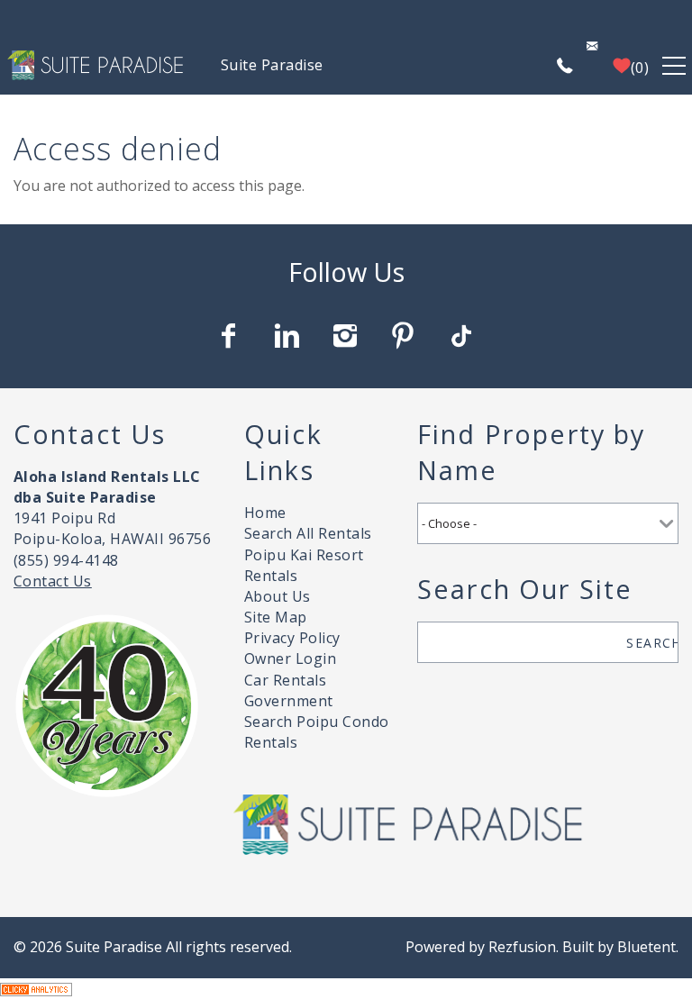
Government (288, 701)
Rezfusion (522, 947)
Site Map (275, 617)
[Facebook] (231, 336)
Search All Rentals (308, 533)
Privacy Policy (292, 638)
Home (265, 512)
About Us (277, 596)
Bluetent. (647, 947)
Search (652, 642)
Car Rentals (285, 680)
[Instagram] (347, 336)
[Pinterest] (405, 336)
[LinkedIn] (288, 336)
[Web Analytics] (36, 988)
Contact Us (53, 581)
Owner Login (290, 658)
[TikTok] (462, 335)
